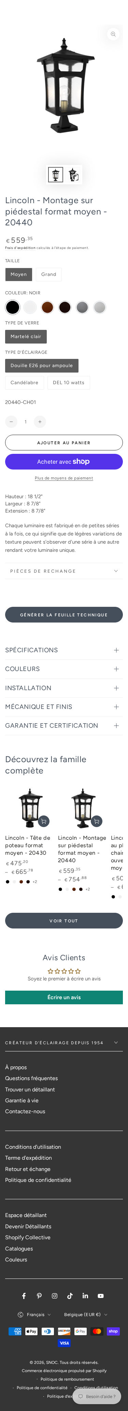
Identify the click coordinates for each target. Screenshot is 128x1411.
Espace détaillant (26, 1215)
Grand (48, 274)
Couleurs (16, 1259)
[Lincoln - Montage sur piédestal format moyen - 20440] (83, 807)
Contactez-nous (25, 1111)
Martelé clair (25, 339)
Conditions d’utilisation (96, 1387)
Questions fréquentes (31, 1078)
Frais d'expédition (20, 248)
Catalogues (19, 1248)
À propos (16, 1067)
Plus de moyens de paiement (64, 478)
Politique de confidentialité (38, 1180)
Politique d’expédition (67, 1396)
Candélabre (25, 385)
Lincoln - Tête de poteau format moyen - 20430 (27, 845)
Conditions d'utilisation (33, 1147)
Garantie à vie (22, 1100)
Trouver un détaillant (30, 1089)
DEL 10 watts (69, 385)
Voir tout (64, 921)
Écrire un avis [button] (64, 997)
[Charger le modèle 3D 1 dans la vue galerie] (72, 174)
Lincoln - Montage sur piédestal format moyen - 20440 (82, 849)
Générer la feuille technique (64, 615)
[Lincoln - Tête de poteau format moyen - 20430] (30, 807)
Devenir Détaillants (28, 1226)
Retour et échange (28, 1169)
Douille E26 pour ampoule (41, 368)
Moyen (19, 274)
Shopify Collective (28, 1237)
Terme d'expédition (28, 1158)
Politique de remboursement (67, 1379)
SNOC (52, 1362)
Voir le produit (43, 821)
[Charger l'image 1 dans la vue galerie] (55, 174)
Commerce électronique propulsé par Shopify (64, 1370)
